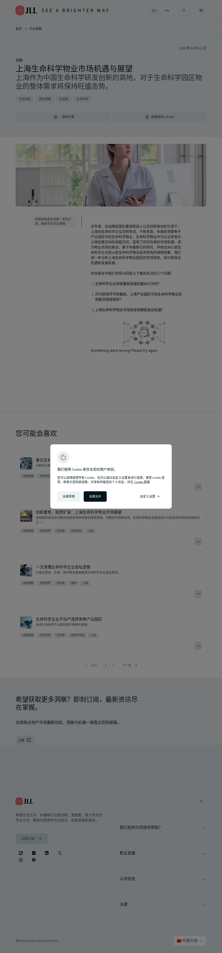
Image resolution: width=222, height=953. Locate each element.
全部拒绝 (69, 496)
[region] (111, 476)
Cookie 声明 (142, 482)
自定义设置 (150, 496)
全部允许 (95, 496)
